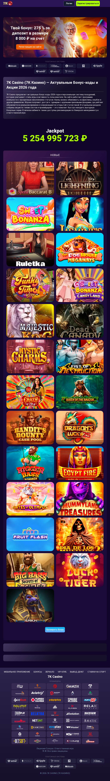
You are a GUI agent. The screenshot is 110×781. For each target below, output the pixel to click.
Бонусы (38, 672)
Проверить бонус (55, 629)
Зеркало (49, 672)
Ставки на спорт (97, 672)
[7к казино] (9, 3)
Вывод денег (77, 672)
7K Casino (55, 676)
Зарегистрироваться (88, 3)
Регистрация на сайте (30, 47)
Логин (69, 3)
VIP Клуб (62, 672)
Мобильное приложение (17, 672)
